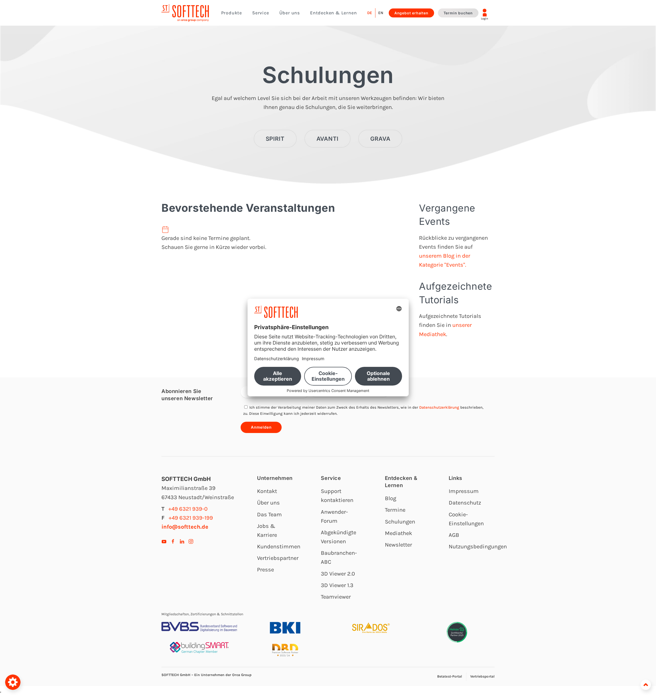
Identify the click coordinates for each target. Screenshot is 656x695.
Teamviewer (336, 596)
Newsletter (398, 544)
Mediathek (398, 533)
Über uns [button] (289, 13)
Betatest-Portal (449, 676)
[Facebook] (173, 541)
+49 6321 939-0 (188, 509)
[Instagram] (190, 541)
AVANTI (327, 138)
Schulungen (328, 74)
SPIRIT (275, 138)
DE (369, 13)
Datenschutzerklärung (439, 407)
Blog (390, 498)
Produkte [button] (231, 13)
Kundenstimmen (278, 546)
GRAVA (380, 138)
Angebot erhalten (411, 13)
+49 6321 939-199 (191, 518)
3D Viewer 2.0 (338, 573)
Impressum (464, 491)
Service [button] (260, 13)
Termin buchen (458, 13)
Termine (395, 510)
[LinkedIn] (181, 541)
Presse (265, 569)
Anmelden (261, 427)
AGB (454, 535)
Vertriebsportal (482, 676)
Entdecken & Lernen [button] (333, 13)
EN (380, 13)
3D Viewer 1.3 (337, 585)
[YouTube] (164, 541)
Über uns (268, 502)
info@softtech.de (184, 526)
